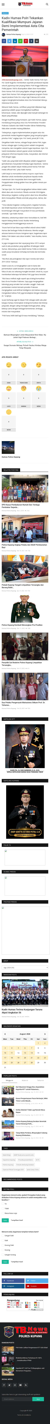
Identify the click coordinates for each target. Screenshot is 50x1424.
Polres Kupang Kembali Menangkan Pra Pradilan (22, 625)
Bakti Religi (6, 1155)
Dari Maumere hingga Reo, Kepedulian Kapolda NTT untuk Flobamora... (30, 1088)
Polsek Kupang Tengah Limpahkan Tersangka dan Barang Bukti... (23, 586)
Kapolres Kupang (9, 1160)
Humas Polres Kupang (13, 34)
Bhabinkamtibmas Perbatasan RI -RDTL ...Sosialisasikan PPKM (29, 1359)
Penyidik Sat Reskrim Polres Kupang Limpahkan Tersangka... (22, 663)
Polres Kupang (8, 1165)
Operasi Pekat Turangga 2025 (13, 1170)
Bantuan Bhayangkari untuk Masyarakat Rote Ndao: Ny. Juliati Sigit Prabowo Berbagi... (25, 336)
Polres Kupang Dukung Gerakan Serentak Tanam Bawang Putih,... (31, 1122)
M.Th (37, 1160)
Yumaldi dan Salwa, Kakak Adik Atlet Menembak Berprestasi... (21, 1011)
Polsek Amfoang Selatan (25, 1165)
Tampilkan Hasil (17, 1220)
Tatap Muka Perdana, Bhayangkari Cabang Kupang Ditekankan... (31, 1134)
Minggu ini (9, 1080)
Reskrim (5, 13)
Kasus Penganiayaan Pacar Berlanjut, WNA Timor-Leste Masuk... (32, 1099)
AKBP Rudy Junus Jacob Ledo (24, 1155)
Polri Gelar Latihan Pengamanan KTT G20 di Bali (32, 1347)
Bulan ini (25, 1080)
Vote (5, 1220)
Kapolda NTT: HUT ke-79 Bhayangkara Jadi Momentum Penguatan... (30, 1369)
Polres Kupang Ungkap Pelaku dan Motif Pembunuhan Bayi (24, 546)
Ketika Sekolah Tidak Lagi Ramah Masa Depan (30, 1111)
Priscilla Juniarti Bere (25, 1160)
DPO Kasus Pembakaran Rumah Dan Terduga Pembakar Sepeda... (21, 506)
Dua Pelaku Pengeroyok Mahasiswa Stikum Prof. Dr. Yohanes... (23, 703)
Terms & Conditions (24, 1415)
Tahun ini (40, 1080)
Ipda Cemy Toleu (33, 1170)
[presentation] (40, 983)
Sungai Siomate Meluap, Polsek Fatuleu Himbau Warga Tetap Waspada (25, 346)
